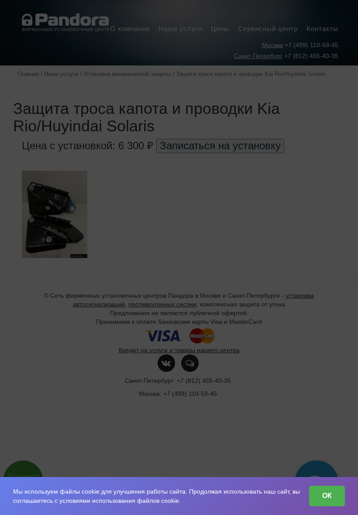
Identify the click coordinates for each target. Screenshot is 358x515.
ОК (327, 495)
